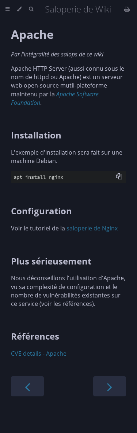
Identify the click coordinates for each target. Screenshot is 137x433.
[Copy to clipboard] (119, 176)
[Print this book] (127, 9)
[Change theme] (19, 9)
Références (35, 336)
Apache (32, 34)
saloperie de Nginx (92, 228)
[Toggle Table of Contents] (7, 9)
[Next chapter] (109, 386)
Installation (36, 135)
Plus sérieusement (51, 261)
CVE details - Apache (38, 353)
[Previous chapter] (27, 386)
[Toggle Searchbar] (31, 9)
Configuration (41, 211)
